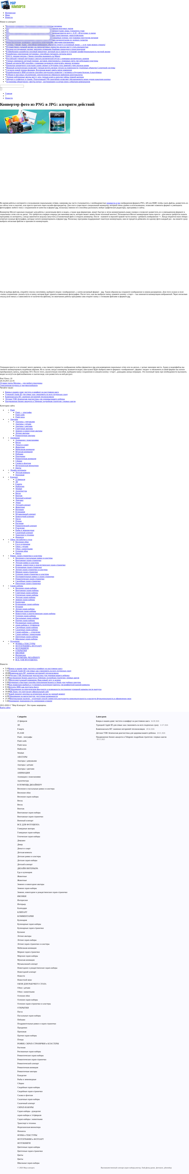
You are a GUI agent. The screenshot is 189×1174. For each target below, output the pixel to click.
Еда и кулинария (22, 544)
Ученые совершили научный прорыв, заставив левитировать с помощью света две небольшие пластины (52, 61)
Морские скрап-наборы (25, 611)
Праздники (20, 456)
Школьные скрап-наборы (26, 639)
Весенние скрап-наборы (26, 588)
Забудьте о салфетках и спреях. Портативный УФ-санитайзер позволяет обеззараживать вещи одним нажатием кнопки (58, 79)
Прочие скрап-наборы (25, 620)
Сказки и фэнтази (23, 463)
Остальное (15, 641)
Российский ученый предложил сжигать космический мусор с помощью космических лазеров (47, 58)
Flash (12, 410)
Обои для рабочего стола (21, 539)
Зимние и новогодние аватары (28, 431)
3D (16, 482)
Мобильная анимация (24, 449)
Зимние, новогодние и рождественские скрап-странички (40, 565)
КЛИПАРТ (22, 912)
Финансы (19, 537)
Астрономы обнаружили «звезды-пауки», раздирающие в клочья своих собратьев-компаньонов (48, 82)
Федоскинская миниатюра (27, 465)
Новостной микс (24, 980)
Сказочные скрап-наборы (26, 630)
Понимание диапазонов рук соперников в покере (30, 701)
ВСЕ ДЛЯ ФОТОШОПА (26, 660)
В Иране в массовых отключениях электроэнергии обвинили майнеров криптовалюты (44, 75)
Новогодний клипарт (24, 516)
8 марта (18, 484)
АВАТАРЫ (22, 757)
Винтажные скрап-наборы (27, 590)
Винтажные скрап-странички (28, 560)
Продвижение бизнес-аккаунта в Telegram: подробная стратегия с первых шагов (40, 401)
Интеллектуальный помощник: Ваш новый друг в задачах (35, 680)
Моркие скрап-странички (26, 572)
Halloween (19, 486)
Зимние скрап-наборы (25, 600)
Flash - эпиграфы (24, 737)
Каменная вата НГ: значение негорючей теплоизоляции (29, 397)
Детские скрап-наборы (25, 597)
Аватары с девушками (25, 422)
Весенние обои (22, 542)
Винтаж (18, 496)
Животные (20, 447)
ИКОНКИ (19, 653)
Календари (20, 602)
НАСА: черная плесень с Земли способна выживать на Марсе (33, 56)
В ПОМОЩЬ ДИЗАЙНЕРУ (27, 657)
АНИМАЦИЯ (23, 773)
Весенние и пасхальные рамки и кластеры (34, 558)
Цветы (18, 468)
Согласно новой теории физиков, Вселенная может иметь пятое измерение (39, 70)
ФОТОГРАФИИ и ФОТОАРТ (28, 646)
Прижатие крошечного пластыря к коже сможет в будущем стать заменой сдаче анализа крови (47, 65)
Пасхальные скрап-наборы (27, 618)
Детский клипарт (23, 505)
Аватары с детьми (23, 424)
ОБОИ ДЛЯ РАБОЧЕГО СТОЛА (31, 984)
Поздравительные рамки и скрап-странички (34, 576)
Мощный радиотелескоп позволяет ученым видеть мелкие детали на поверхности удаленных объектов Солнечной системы (60, 68)
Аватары (14, 419)
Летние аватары (22, 433)
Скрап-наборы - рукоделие (29, 1111)
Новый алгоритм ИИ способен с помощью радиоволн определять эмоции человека (42, 63)
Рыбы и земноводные (24, 530)
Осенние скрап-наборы (25, 616)
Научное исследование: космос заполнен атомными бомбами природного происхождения (45, 49)
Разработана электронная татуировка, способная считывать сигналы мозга (39, 54)
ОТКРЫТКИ (21, 650)
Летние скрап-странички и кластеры (31, 570)
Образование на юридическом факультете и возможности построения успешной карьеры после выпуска (55, 689)
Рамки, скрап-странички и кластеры (26, 556)
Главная (8, 93)
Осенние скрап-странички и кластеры (32, 574)
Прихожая (19, 475)
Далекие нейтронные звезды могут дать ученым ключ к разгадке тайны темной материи (45, 77)
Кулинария (20, 512)
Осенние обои (21, 551)
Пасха (18, 519)
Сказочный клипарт (24, 533)
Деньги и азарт (22, 445)
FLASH (20, 733)
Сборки (18, 461)
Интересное (10, 13)
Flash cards (20, 415)
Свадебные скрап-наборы (26, 627)
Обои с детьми (21, 546)
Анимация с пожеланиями (27, 440)
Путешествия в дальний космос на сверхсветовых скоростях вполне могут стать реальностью (47, 47)
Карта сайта (5, 707)
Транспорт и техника (24, 535)
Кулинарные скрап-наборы (27, 604)
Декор (18, 502)
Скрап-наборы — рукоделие (27, 632)
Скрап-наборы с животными (28, 634)
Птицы (18, 521)
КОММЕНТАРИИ (25, 916)
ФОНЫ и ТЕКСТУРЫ (25, 643)
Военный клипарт (23, 498)
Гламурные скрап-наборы (26, 593)
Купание (19, 606)
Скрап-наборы (16, 586)
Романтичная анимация (25, 459)
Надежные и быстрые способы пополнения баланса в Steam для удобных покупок (45, 682)
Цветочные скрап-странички (28, 583)
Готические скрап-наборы (26, 595)
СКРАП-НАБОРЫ (25, 1107)
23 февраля (20, 479)
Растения (19, 523)
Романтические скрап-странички (29, 579)
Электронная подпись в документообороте (19, 385)
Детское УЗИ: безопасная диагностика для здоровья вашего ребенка (35, 399)
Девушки (19, 500)
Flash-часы (20, 417)
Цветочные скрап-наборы (26, 637)
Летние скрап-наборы (25, 609)
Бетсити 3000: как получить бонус (24, 687)
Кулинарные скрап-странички (28, 567)
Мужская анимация (24, 452)
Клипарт (14, 477)
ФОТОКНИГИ (22, 648)
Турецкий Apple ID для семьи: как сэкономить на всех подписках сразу (36, 394)
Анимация (15, 438)
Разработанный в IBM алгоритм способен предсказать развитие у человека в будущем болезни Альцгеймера (54, 72)
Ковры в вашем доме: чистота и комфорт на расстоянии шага (32, 392)
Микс (7, 15)
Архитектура (21, 491)
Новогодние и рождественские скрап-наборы (35, 613)
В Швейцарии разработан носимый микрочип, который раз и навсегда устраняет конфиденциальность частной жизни (58, 51)
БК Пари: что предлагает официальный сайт (29, 692)
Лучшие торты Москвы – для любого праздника (21, 383)
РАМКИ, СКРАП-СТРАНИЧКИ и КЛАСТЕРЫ (38, 1043)
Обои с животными (24, 549)
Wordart (18, 489)
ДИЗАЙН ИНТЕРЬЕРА (27, 868)
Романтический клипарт (26, 526)
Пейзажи (19, 454)
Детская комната (22, 472)
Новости (9, 17)
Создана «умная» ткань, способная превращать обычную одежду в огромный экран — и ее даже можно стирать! (55, 45)
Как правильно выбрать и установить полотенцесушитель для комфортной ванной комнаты (49, 685)
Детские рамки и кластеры (27, 563)
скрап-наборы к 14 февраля (27, 625)
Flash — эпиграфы (23, 412)
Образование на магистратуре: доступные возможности (33, 696)
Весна (18, 442)
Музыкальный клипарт (25, 514)
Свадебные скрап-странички (28, 581)
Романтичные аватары (25, 435)
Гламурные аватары (24, 428)
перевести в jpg (113, 203)
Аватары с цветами (23, 426)
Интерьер (19, 509)
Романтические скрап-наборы (30, 1055)
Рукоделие (20, 528)
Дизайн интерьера (18, 470)
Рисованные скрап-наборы (27, 623)
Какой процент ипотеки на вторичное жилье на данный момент (37, 694)
